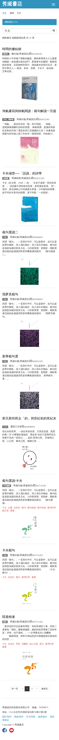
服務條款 (42, 717)
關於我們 (6, 717)
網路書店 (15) (11, 22)
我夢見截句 (10, 294)
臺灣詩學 (51, 508)
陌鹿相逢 (8, 617)
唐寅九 (5, 54)
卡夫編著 (6, 486)
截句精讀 (31, 508)
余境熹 (5, 178)
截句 (24, 508)
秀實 (18, 644)
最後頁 (44, 689)
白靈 (10, 508)
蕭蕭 (12, 511)
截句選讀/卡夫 (12, 481)
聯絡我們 (18, 717)
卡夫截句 (8, 550)
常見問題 (30, 717)
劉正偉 (5, 511)
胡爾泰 (25, 644)
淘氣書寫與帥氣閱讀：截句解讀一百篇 (29, 111)
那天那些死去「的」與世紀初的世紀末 (29, 418)
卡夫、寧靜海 (8, 119)
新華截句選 (10, 356)
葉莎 (5, 622)
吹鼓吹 (17, 508)
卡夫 (5, 237)
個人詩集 (33, 644)
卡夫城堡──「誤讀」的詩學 (22, 173)
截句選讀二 (10, 232)
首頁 (4, 13)
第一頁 (14, 689)
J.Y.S (5, 427)
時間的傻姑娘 (11, 49)
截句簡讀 (41, 508)
